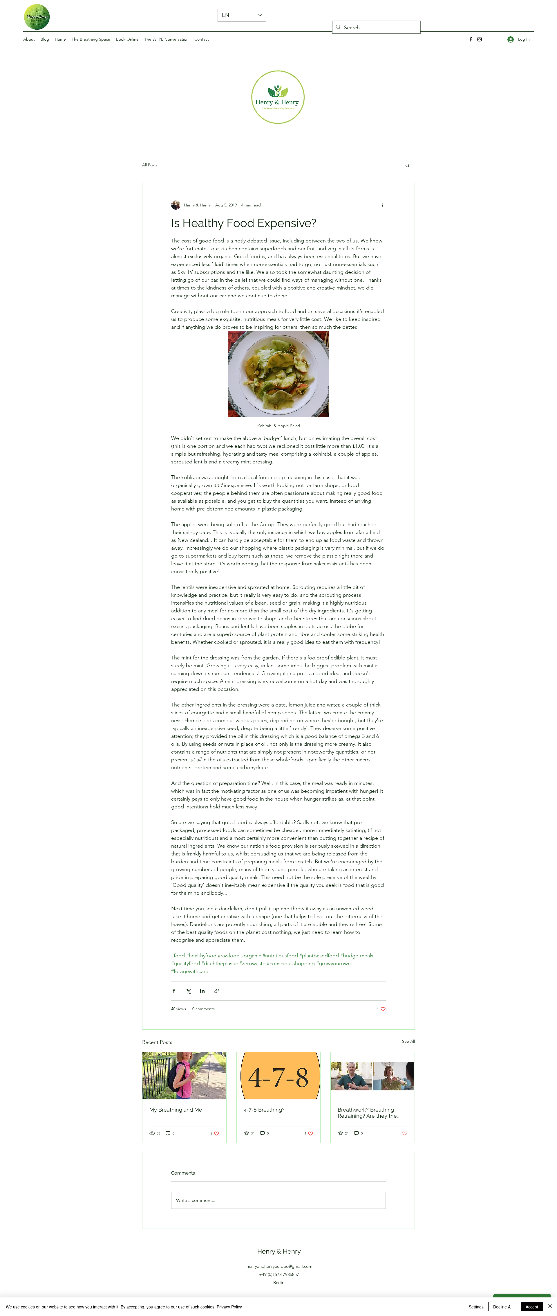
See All (408, 1041)
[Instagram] (479, 39)
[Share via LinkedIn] (202, 991)
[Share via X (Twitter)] (188, 991)
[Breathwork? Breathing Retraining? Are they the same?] (373, 1075)
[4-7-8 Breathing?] (279, 1075)
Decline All (502, 1307)
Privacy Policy (229, 1307)
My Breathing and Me (175, 1110)
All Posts (150, 165)
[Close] (550, 1306)
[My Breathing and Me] (184, 1075)
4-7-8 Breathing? (264, 1110)
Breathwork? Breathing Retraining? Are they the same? (367, 1113)
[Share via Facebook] (174, 991)
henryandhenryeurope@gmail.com (279, 1266)
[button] (407, 165)
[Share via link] (216, 991)
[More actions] (382, 205)
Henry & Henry (279, 1251)
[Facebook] (471, 39)
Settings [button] (476, 1307)
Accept (532, 1307)
